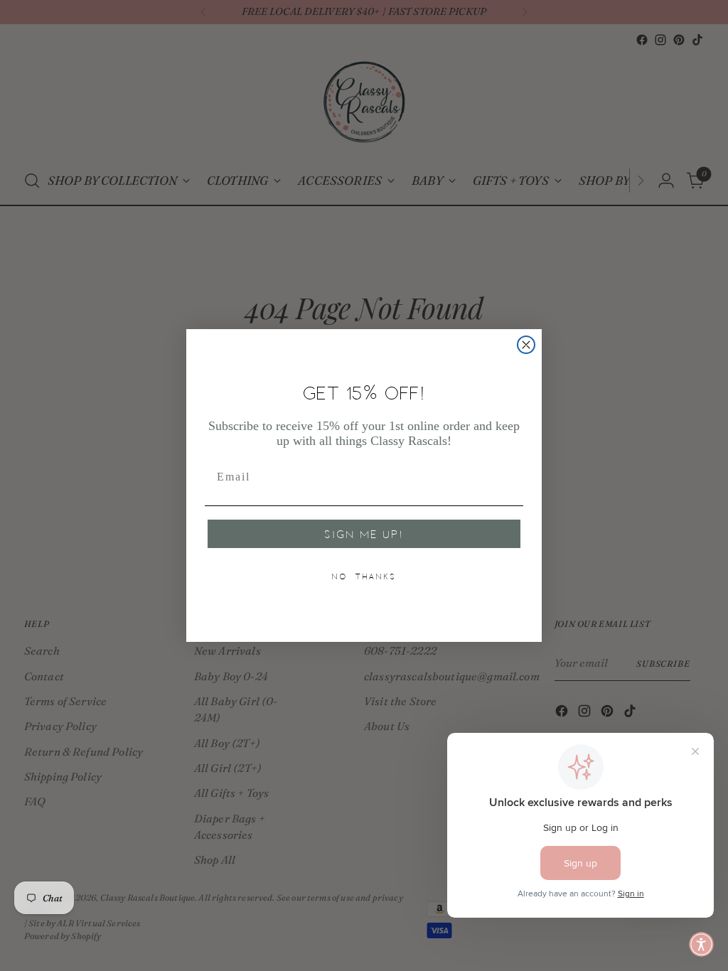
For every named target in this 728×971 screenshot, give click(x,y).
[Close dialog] (526, 344)
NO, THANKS (364, 576)
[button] (701, 944)
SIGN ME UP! (364, 534)
